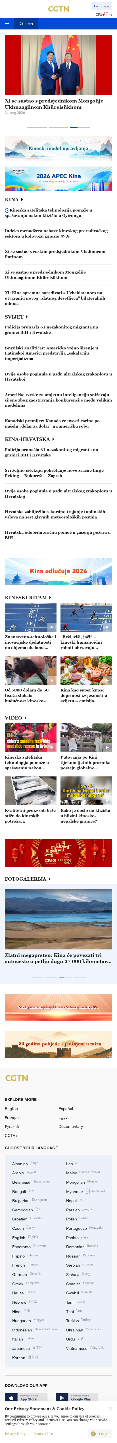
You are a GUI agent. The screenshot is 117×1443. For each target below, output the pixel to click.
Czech (23, 1228)
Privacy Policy (15, 1434)
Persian (79, 1209)
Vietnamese (85, 1348)
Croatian (27, 1218)
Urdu (74, 1338)
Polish (77, 1218)
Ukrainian (83, 1329)
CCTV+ (11, 1135)
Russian (80, 1255)
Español (65, 1108)
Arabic (24, 1172)
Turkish (78, 1320)
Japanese (27, 1348)
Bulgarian (29, 1200)
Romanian (82, 1246)
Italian (23, 1338)
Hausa (23, 1292)
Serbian (79, 1264)
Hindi (21, 1311)
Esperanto (29, 1246)
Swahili (80, 1292)
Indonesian (35, 1329)
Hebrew (24, 1302)
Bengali (23, 1191)
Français (12, 1117)
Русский (12, 1126)
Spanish (80, 1283)
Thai (74, 1311)
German (26, 1274)
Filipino (25, 1255)
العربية (64, 1117)
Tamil (75, 1302)
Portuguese (84, 1228)
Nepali (77, 1200)
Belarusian (31, 1181)
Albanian (25, 1163)
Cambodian (25, 1209)
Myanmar (85, 1191)
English (11, 1108)
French (25, 1264)
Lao (73, 1163)
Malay (83, 1172)
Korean (25, 1357)
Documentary (70, 1126)
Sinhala (78, 1274)
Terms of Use (43, 1434)
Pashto (77, 1237)
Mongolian (82, 1181)
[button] (37, 127)
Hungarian (28, 1320)
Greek (25, 1283)
